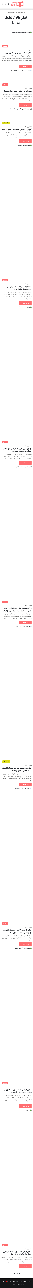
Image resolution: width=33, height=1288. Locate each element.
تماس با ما (12, 1285)
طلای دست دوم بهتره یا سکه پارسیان (18, 52)
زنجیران (28, 284)
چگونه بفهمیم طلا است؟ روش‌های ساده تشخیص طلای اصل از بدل (17, 288)
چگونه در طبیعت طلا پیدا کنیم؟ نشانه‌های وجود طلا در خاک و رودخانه (17, 769)
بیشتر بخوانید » (25, 66)
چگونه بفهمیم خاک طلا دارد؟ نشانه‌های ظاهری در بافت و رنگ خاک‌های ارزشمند (17, 609)
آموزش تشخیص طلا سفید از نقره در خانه (17, 129)
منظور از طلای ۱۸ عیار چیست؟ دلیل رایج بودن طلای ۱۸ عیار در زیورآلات (17, 931)
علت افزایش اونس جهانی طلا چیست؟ (18, 91)
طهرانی (28, 50)
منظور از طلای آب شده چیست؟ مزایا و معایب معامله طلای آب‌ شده (18, 1091)
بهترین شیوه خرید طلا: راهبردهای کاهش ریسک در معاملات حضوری (17, 450)
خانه (22, 12)
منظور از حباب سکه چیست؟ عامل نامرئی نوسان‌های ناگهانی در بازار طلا (17, 1253)
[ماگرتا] (17, 4)
